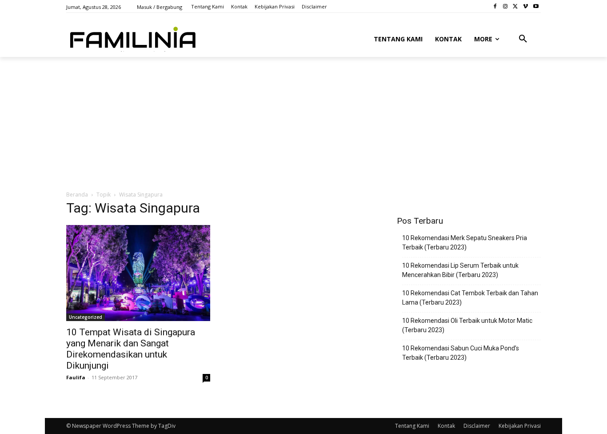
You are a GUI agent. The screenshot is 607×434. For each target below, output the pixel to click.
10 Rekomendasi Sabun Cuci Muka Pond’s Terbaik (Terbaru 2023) (460, 353)
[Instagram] (505, 6)
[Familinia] (133, 37)
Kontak (446, 426)
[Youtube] (536, 6)
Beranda (77, 194)
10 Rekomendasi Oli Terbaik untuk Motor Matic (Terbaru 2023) (467, 325)
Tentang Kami (412, 426)
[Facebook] (495, 6)
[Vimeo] (525, 6)
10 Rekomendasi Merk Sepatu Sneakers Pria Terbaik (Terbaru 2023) (464, 242)
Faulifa (75, 377)
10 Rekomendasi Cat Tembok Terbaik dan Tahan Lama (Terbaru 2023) (470, 297)
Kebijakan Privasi (520, 426)
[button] (523, 39)
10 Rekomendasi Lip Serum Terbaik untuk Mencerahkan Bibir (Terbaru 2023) (460, 270)
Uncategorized (85, 317)
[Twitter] (516, 6)
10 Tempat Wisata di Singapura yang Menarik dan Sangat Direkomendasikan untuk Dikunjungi (130, 349)
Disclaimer (476, 426)
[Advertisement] (281, 123)
